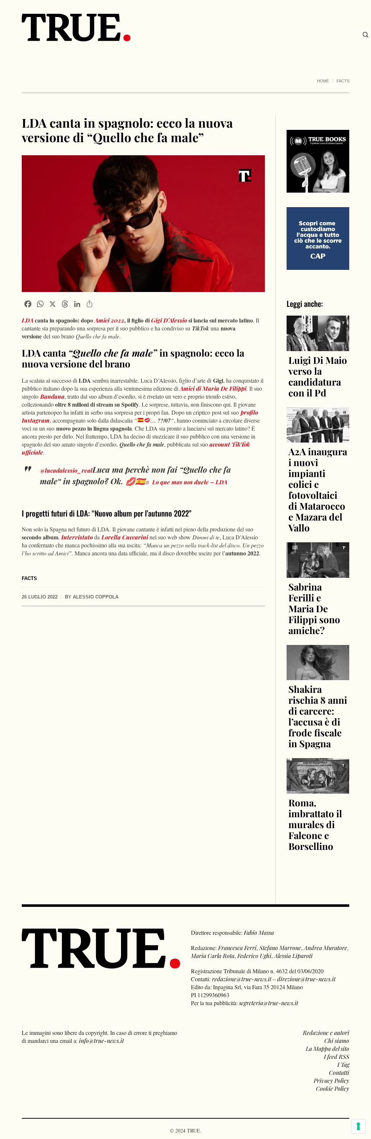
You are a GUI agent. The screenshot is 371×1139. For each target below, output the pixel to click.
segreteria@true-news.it (268, 1003)
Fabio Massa (259, 932)
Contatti (339, 1072)
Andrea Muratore (325, 947)
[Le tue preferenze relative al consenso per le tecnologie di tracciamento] (358, 1126)
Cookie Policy (332, 1088)
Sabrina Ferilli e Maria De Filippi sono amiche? (314, 608)
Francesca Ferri (237, 947)
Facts (343, 81)
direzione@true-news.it (306, 979)
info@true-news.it (101, 1040)
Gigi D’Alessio (169, 320)
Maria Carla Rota (212, 955)
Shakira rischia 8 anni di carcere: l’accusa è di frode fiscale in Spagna (317, 716)
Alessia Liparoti (293, 955)
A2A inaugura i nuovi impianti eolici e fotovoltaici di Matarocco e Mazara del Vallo (317, 489)
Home (323, 81)
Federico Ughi (254, 955)
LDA (27, 320)
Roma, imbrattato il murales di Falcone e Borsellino (315, 824)
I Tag (343, 1064)
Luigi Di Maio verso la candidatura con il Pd (317, 376)
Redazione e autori (326, 1032)
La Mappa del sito (327, 1048)
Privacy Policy (331, 1080)
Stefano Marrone (280, 947)
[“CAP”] (318, 238)
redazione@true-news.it (241, 979)
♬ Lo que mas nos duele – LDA (186, 482)
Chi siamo (336, 1040)
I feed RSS (336, 1056)
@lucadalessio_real (66, 470)
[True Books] (318, 188)
